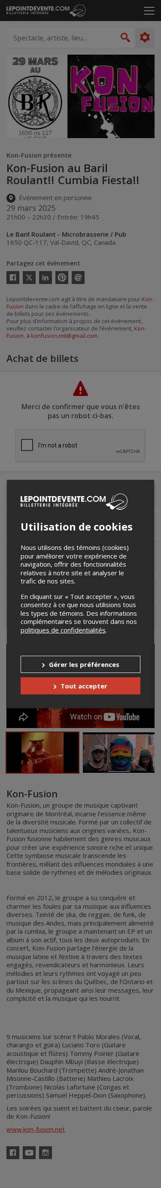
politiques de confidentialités (63, 630)
